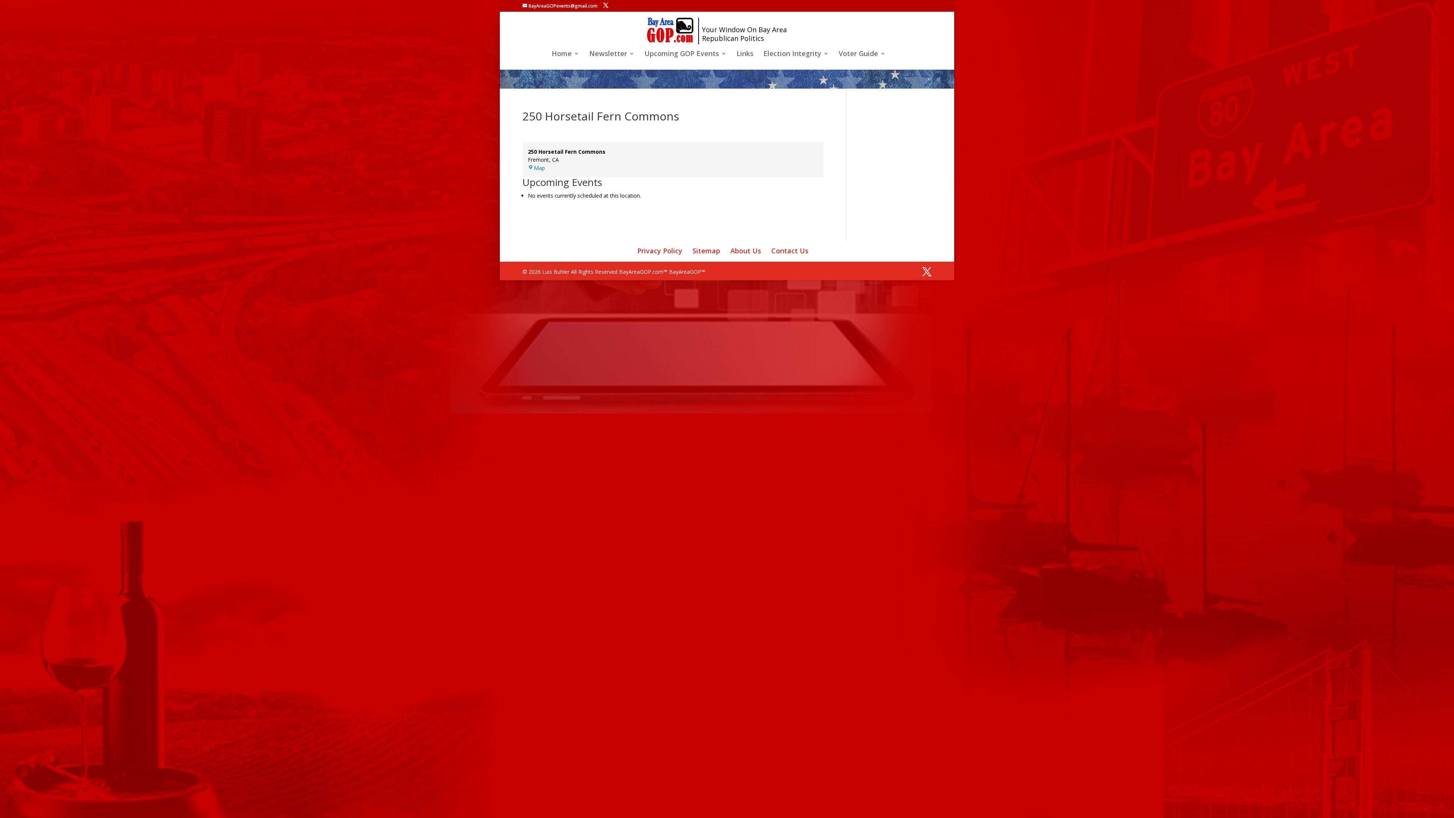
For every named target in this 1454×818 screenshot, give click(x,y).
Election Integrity (792, 54)
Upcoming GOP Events (681, 54)
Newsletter (608, 54)
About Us (745, 250)
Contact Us (789, 250)
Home (562, 54)
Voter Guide (858, 54)
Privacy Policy (659, 250)
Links (745, 54)
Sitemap (706, 250)
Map (539, 168)
